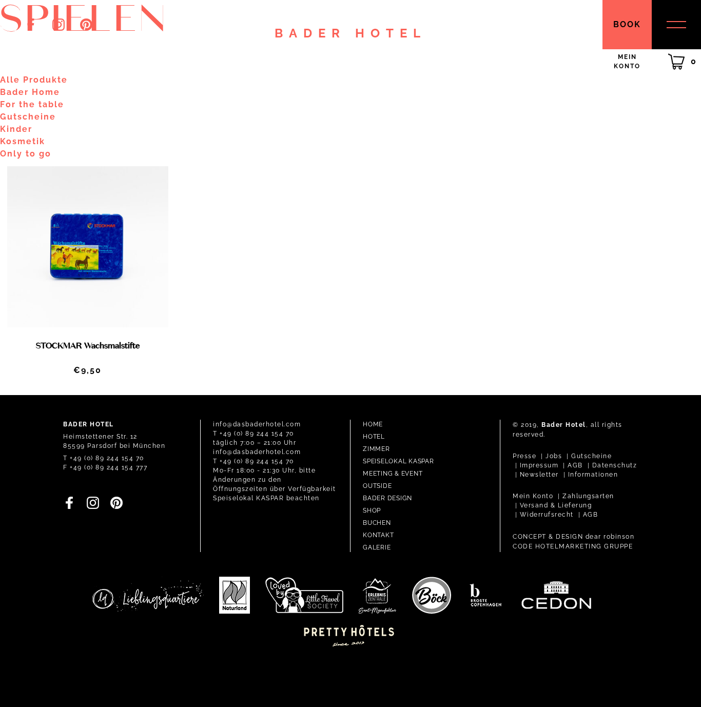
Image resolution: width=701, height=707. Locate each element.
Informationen (593, 474)
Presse (524, 456)
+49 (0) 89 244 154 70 (107, 458)
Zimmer (376, 449)
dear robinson (610, 536)
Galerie (377, 547)
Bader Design (387, 498)
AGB (575, 465)
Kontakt (378, 535)
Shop (372, 510)
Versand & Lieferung (556, 505)
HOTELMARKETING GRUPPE (584, 546)
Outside (377, 485)
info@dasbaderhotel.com (257, 424)
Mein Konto (533, 496)
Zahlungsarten (588, 496)
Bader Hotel (350, 34)
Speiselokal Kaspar (398, 461)
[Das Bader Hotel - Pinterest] (86, 28)
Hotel (374, 436)
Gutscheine (591, 456)
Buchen (377, 522)
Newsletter (539, 474)
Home (373, 424)
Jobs (554, 456)
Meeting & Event (392, 473)
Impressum (539, 465)
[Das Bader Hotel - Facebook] (31, 28)
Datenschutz (614, 465)
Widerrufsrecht (547, 514)
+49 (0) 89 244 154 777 (108, 467)
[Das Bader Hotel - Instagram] (58, 28)
